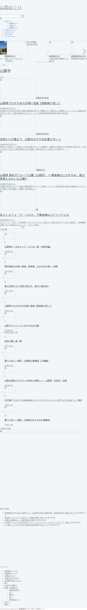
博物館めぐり (13, 27)
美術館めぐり (13, 23)
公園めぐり (12, 25)
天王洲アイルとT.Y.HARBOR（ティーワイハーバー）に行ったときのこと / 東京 (37, 522)
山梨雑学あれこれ (10, 30)
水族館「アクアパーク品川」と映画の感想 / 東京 (24, 518)
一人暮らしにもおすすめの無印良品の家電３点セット (26, 525)
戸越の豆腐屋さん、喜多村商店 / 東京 (20, 520)
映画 (11, 595)
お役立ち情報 (11, 585)
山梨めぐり (11, 7)
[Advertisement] (43, 546)
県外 (7, 604)
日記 (7, 602)
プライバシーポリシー (9, 609)
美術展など (14, 600)
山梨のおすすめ (9, 32)
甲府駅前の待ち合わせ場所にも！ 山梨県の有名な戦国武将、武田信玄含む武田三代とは (40, 513)
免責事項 (22, 609)
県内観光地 (14, 590)
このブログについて (11, 36)
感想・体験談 (9, 34)
